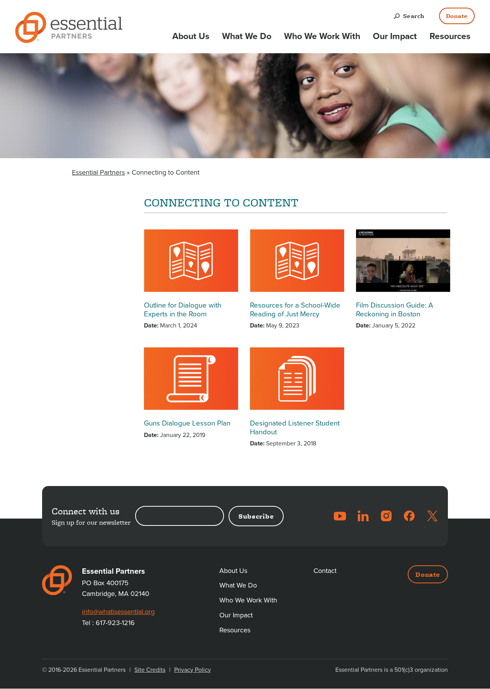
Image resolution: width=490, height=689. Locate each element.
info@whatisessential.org (118, 611)
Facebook (409, 516)
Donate (457, 15)
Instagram (386, 516)
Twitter (432, 516)
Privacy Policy (192, 670)
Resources (450, 36)
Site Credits (149, 670)
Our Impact (395, 36)
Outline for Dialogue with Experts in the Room (182, 309)
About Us (190, 36)
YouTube (340, 516)
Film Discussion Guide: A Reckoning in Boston (394, 309)
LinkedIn (363, 516)
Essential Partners (98, 172)
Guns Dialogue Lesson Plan (187, 423)
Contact (325, 570)
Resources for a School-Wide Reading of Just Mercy (295, 309)
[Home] (68, 29)
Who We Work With (322, 36)
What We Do (246, 36)
